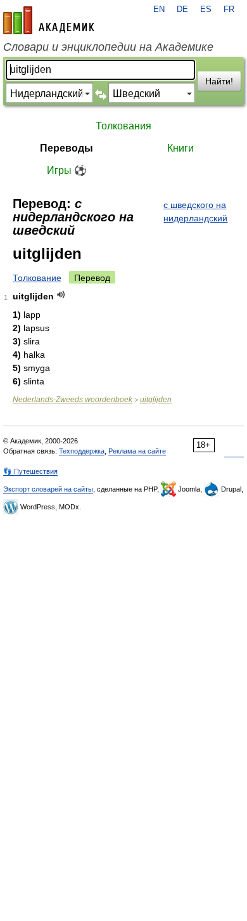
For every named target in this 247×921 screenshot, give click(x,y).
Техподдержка (81, 451)
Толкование (37, 278)
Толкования (123, 126)
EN (159, 9)
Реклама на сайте (137, 451)
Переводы (66, 148)
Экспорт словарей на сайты (48, 489)
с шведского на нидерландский (195, 211)
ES (206, 9)
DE (182, 9)
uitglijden (156, 399)
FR (229, 9)
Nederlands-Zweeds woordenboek (72, 399)
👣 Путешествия (30, 471)
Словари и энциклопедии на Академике (108, 47)
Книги (180, 148)
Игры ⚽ (67, 170)
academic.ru (48, 20)
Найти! (219, 81)
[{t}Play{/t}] (61, 294)
